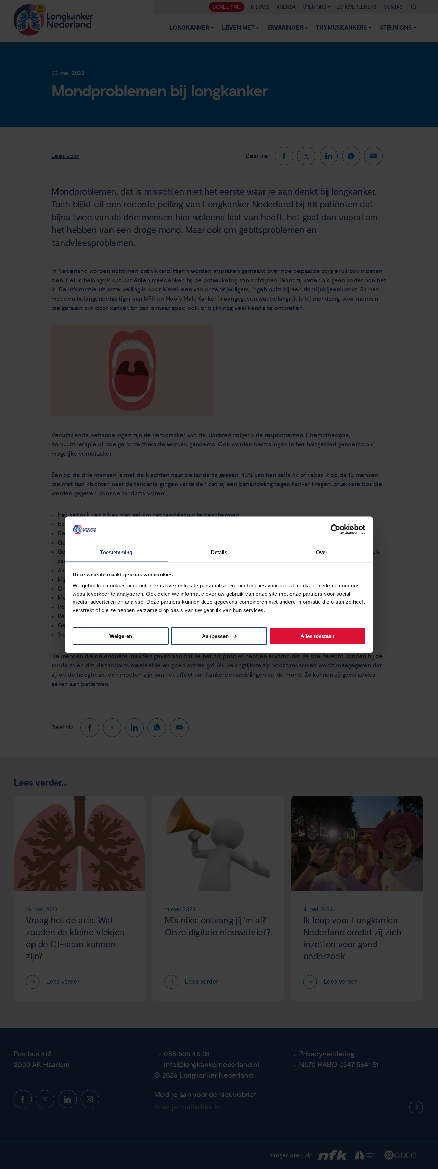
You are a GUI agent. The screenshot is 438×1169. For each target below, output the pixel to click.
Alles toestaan (317, 636)
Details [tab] (219, 552)
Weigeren (121, 636)
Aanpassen (215, 636)
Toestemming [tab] (116, 552)
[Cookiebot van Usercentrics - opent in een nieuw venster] (335, 529)
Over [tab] (321, 552)
